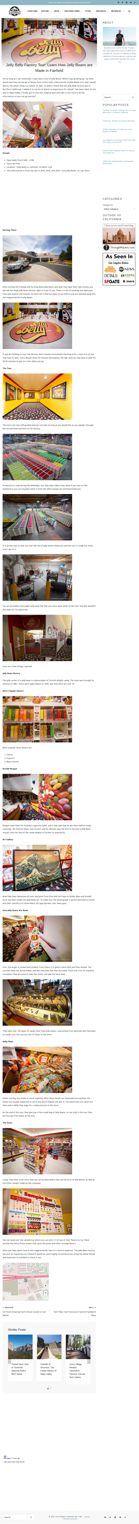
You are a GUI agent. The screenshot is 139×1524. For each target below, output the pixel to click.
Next (88, 1361)
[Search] (133, 97)
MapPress (37, 1299)
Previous (9, 1361)
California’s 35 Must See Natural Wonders (119, 121)
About (87, 1516)
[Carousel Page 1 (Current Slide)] (48, 1388)
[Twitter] (122, 2)
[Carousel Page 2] (50, 1388)
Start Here (32, 11)
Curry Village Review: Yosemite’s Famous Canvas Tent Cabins (77, 1370)
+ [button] (46, 1292)
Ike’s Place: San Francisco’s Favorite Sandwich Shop (75, 1311)
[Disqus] (49, 1425)
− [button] (46, 1295)
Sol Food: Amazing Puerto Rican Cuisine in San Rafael (24, 1311)
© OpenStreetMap (44, 1299)
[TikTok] (134, 2)
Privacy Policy (70, 1518)
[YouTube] (130, 2)
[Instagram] (126, 2)
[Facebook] (118, 2)
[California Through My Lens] (14, 11)
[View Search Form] (129, 11)
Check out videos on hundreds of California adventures (69, 2)
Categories (108, 205)
